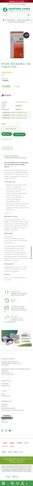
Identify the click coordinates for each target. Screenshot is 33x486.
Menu (3, 483)
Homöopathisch (11, 20)
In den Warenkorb (10, 128)
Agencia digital (27, 471)
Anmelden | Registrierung (22, 483)
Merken (7, 134)
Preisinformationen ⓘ (7, 139)
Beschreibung (7, 148)
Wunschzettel (5, 396)
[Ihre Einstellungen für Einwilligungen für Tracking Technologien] (31, 252)
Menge (3, 124)
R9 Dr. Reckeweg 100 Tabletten (16, 22)
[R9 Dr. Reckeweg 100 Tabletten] (16, 45)
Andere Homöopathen (24, 20)
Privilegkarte (5, 385)
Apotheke (4, 404)
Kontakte (4, 406)
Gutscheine (4, 384)
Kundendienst (12, 483)
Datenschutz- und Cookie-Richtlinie (12, 410)
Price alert (20, 134)
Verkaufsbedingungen (8, 408)
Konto (3, 394)
